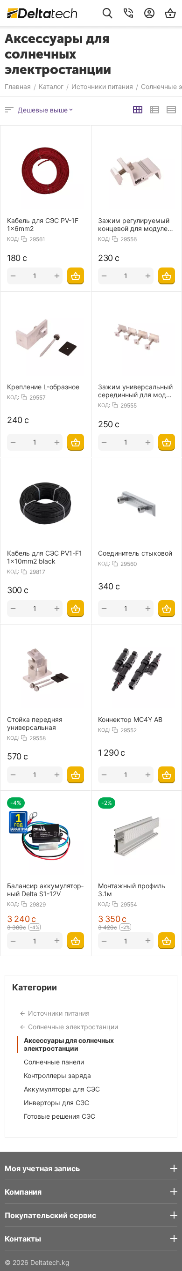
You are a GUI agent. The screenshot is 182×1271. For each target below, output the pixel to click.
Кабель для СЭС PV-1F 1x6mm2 (42, 224)
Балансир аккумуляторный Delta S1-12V (45, 890)
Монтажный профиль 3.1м (131, 890)
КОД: (13, 239)
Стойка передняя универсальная (35, 723)
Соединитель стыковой (135, 553)
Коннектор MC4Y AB (130, 719)
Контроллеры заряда (57, 1075)
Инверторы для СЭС (56, 1103)
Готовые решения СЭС (59, 1116)
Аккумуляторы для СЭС (62, 1089)
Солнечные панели (54, 1062)
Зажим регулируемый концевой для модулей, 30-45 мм (135, 224)
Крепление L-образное (43, 387)
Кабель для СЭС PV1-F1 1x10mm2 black (44, 557)
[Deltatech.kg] (42, 13)
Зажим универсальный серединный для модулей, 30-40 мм (135, 391)
